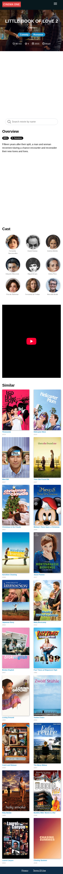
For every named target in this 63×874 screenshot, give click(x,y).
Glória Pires (52, 274)
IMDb (5, 138)
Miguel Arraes (32, 274)
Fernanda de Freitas (32, 294)
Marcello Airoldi (52, 294)
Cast (6, 229)
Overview (10, 131)
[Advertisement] (31, 83)
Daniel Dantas (33, 251)
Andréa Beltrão (52, 251)
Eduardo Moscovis (12, 274)
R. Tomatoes (17, 138)
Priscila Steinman (12, 294)
